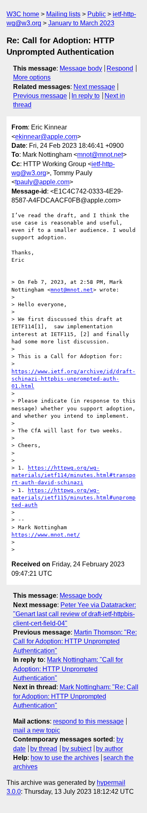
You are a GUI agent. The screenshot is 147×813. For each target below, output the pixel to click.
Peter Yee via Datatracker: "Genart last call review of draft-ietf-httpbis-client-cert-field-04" (74, 614)
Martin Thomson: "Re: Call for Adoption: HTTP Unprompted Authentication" (75, 641)
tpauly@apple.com (42, 181)
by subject (76, 748)
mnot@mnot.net (100, 154)
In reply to (85, 95)
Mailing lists (63, 14)
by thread (43, 748)
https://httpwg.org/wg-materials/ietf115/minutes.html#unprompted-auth (73, 497)
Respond (120, 68)
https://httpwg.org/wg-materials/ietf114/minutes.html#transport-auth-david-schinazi (73, 475)
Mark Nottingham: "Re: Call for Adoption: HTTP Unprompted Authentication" (75, 696)
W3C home (23, 14)
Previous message (40, 95)
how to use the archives (65, 757)
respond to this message (88, 721)
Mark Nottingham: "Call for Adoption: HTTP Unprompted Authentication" (68, 669)
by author (109, 748)
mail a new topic (36, 730)
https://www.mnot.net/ (45, 535)
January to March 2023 (81, 23)
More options (32, 77)
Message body (81, 68)
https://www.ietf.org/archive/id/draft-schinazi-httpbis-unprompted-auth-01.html (73, 378)
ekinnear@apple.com (46, 136)
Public (96, 14)
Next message (94, 86)
